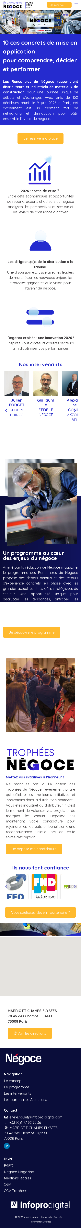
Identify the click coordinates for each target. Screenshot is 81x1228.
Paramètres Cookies (40, 1221)
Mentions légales (17, 1178)
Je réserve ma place (61, 4)
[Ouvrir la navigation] (76, 5)
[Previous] (6, 410)
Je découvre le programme (31, 632)
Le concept (13, 1081)
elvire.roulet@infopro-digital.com (35, 1117)
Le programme (16, 1087)
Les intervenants (17, 1093)
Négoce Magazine (19, 1172)
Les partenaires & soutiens (25, 1099)
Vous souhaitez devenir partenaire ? (40, 912)
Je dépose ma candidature (34, 849)
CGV (7, 1184)
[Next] (74, 410)
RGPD (8, 1165)
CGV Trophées (15, 1190)
